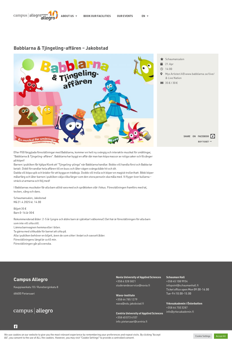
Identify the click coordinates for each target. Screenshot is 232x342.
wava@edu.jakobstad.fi (130, 303)
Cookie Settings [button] (202, 336)
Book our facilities (97, 16)
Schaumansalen (174, 59)
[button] (198, 136)
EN (143, 16)
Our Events (125, 16)
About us (67, 16)
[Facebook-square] (15, 326)
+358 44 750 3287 (180, 307)
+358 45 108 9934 (177, 281)
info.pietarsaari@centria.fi (131, 321)
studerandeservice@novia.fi (133, 285)
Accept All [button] (221, 336)
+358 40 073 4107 (126, 317)
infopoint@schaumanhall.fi (182, 285)
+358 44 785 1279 (126, 299)
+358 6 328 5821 (126, 281)
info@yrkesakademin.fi (180, 311)
